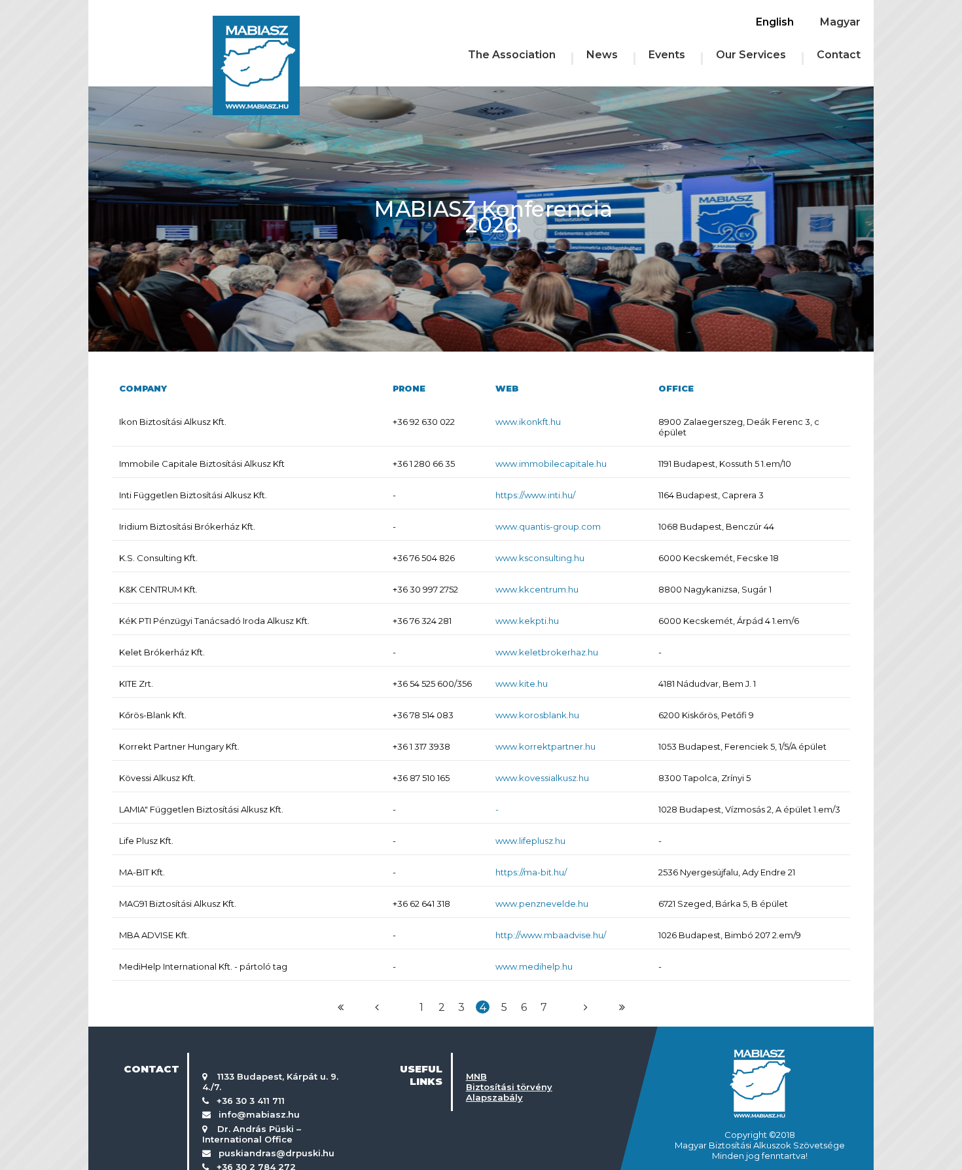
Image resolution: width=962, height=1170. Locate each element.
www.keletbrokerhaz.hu (546, 652)
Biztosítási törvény (509, 1087)
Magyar (840, 22)
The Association (512, 54)
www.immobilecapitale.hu (551, 463)
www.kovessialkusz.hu (542, 778)
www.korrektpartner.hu (545, 746)
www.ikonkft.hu (528, 421)
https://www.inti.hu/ (535, 495)
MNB (476, 1076)
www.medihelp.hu (534, 966)
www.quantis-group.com (548, 526)
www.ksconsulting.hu (539, 558)
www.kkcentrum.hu (537, 589)
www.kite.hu (521, 683)
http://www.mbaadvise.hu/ (550, 935)
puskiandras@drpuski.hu (276, 1153)
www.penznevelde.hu (541, 903)
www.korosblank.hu (537, 715)
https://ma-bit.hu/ (531, 872)
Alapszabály (494, 1097)
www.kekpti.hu (527, 620)
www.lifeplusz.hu (530, 840)
